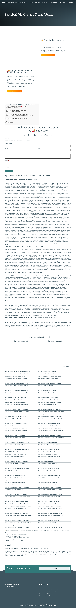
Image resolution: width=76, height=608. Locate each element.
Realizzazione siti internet (34, 605)
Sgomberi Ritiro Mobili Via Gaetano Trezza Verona (33, 551)
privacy (30, 162)
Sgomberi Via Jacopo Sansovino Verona (15, 540)
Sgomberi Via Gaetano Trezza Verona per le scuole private (17, 118)
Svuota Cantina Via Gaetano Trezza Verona (14, 555)
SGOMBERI (37, 2)
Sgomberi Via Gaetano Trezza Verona (13, 111)
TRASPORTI (44, 2)
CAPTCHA (7, 167)
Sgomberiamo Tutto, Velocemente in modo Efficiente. (16, 110)
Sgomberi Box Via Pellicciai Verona (46, 593)
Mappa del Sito (47, 604)
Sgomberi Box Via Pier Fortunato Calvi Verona (49, 591)
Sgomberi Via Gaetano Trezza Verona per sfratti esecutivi (17, 114)
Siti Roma (54, 605)
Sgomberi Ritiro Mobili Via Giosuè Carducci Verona (50, 589)
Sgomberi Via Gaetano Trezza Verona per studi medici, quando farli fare (19, 115)
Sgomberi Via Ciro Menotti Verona (14, 541)
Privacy (7, 160)
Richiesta (7, 152)
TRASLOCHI (62, 2)
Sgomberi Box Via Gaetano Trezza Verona (13, 551)
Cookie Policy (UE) (40, 604)
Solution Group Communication (46, 605)
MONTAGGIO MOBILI (53, 2)
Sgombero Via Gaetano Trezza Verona (63, 554)
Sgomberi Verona (8, 548)
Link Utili (7, 123)
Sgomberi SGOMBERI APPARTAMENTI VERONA (17, 534)
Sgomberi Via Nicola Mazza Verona (14, 536)
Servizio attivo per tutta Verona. (12, 107)
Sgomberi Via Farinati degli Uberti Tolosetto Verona (18, 537)
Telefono (7, 148)
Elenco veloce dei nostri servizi (12, 119)
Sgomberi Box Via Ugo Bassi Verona (47, 595)
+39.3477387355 (10, 586)
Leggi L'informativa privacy (31, 604)
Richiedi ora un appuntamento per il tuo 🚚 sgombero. (16, 106)
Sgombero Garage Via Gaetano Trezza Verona (25, 554)
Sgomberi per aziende (10, 122)
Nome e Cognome (9, 143)
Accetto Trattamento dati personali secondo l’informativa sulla (18, 162)
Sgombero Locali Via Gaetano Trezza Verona (44, 554)
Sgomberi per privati (10, 121)
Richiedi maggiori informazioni (13, 584)
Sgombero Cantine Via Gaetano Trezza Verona (49, 552)
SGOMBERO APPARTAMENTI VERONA (15, 3)
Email (39, 148)
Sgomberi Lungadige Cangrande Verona (15, 539)
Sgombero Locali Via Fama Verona (46, 587)
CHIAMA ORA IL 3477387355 (48, 55)
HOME (31, 2)
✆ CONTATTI (70, 2)
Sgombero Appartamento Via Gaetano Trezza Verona (28, 552)
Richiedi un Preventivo (10, 108)
